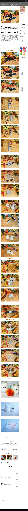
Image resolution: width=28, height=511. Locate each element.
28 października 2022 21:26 (7, 477)
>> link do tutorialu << (9, 379)
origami (21, 41)
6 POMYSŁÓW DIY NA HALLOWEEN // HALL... (3, 462)
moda (20, 43)
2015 (21, 91)
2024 (21, 72)
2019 (21, 87)
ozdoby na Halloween (13, 445)
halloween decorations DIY (4, 444)
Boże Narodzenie (22, 27)
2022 (21, 74)
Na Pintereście (10, 441)
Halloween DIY (10, 444)
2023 (21, 73)
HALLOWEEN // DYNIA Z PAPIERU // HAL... (15, 462)
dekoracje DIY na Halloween (13, 443)
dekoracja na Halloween (6, 443)
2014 (21, 92)
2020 (21, 86)
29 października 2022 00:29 (7, 484)
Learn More (13, 5)
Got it (16, 5)
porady (21, 36)
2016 (21, 90)
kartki (20, 30)
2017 (21, 89)
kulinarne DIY (22, 33)
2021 (21, 85)
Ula (4, 476)
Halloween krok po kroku (6, 445)
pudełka (21, 37)
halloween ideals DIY (15, 444)
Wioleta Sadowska (7, 483)
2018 (21, 88)
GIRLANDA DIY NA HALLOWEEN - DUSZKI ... (9, 462)
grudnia (22, 75)
